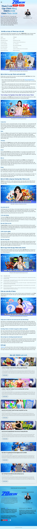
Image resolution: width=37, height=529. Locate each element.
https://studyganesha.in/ (8, 509)
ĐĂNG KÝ (15, 5)
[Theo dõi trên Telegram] (10, 520)
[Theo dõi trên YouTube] (5, 520)
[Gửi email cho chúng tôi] (1, 520)
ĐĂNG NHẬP (22, 5)
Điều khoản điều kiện (30, 512)
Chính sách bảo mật (23, 512)
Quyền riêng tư (21, 513)
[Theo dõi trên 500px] (8, 520)
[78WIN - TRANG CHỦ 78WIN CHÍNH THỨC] (18, 2)
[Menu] (1, 2)
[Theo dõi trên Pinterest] (3, 520)
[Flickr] (7, 520)
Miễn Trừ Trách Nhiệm (28, 513)
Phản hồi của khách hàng (32, 511)
